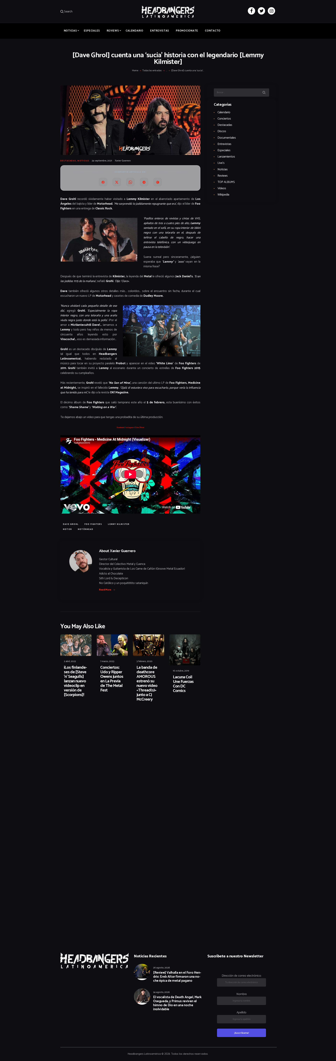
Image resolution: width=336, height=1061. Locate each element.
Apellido (241, 1012)
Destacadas (68, 160)
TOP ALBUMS (226, 182)
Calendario (224, 112)
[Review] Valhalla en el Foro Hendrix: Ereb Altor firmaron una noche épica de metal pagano (177, 977)
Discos (222, 131)
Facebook (120, 427)
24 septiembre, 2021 (102, 161)
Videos (222, 188)
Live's (221, 163)
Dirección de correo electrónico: (241, 975)
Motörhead (85, 529)
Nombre (241, 994)
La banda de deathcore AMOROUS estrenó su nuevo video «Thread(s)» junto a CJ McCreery (146, 683)
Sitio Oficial (139, 427)
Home (135, 70)
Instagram (129, 427)
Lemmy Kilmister (119, 524)
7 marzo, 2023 (107, 661)
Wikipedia (223, 194)
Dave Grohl (71, 524)
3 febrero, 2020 (144, 661)
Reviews (223, 175)
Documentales (227, 137)
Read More (105, 590)
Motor (67, 529)
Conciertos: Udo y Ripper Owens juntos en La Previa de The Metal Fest (111, 679)
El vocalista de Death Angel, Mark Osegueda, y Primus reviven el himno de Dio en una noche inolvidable (177, 1003)
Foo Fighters (93, 524)
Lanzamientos (226, 156)
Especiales (224, 150)
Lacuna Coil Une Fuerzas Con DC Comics (183, 684)
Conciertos (224, 118)
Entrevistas (224, 144)
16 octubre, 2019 (181, 671)
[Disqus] (87, 716)
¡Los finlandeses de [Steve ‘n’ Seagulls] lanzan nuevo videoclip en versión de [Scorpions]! (75, 681)
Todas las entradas (152, 71)
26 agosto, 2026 (161, 968)
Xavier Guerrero (123, 161)
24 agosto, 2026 (161, 992)
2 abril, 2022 (70, 661)
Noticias (83, 160)
